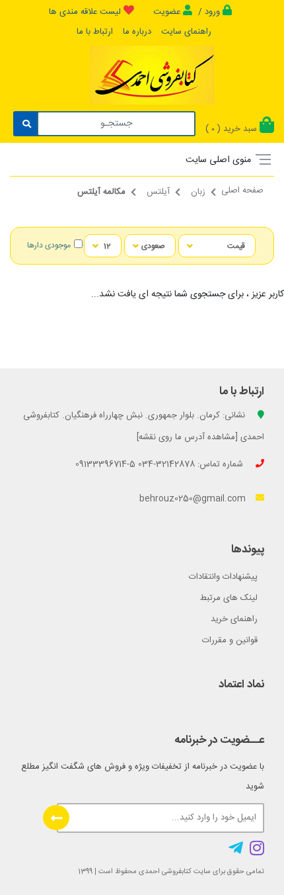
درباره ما (137, 31)
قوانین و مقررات (230, 640)
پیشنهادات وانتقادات (223, 577)
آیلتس (158, 192)
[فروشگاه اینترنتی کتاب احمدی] (152, 87)
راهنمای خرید (234, 619)
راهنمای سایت (186, 31)
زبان (198, 192)
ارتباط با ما (95, 31)
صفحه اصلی (242, 190)
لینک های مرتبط (229, 598)
